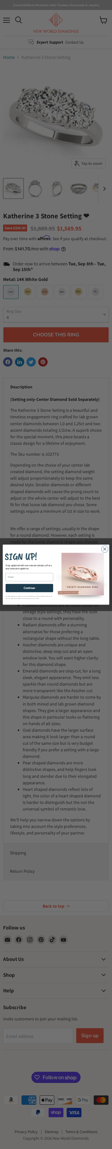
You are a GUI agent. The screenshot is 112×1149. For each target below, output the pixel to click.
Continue (29, 587)
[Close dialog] (104, 548)
